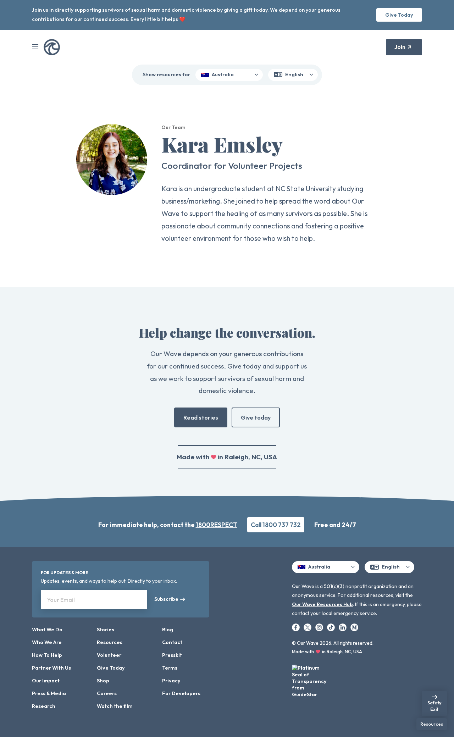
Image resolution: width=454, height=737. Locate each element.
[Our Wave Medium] (354, 627)
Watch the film (115, 706)
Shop (103, 680)
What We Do (47, 629)
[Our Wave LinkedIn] (343, 627)
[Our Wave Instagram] (319, 627)
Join (399, 46)
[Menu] (35, 47)
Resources (109, 642)
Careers (107, 693)
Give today (256, 417)
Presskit (172, 655)
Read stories (200, 417)
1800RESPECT (216, 525)
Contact (172, 642)
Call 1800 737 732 (276, 525)
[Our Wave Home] (52, 47)
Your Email (61, 599)
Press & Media (49, 693)
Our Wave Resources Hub (322, 604)
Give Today (399, 15)
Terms (169, 668)
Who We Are (47, 642)
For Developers (181, 693)
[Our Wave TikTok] (331, 627)
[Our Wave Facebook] (296, 627)
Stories (105, 629)
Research (43, 706)
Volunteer (109, 655)
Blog (167, 629)
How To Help (47, 655)
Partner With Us (51, 668)
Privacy (171, 680)
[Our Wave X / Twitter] (308, 627)
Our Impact (46, 680)
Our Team (173, 127)
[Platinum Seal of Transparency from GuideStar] (309, 679)
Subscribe (166, 599)
